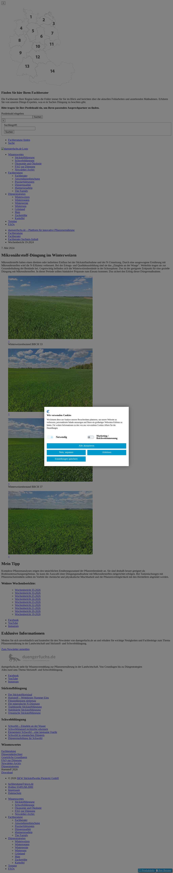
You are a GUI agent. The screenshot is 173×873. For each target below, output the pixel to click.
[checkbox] (50, 437)
